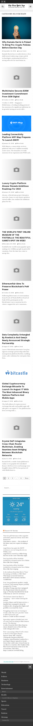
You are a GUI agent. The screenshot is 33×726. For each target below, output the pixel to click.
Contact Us (5, 720)
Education (5, 705)
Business (4, 680)
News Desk (19, 100)
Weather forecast (16, 524)
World (3, 672)
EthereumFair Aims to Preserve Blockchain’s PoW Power (15, 287)
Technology (5, 684)
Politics (4, 676)
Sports (3, 701)
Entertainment (7, 688)
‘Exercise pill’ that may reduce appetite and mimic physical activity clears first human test (15, 537)
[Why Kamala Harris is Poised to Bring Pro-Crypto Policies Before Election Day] (16, 39)
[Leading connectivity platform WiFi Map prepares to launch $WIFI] (16, 131)
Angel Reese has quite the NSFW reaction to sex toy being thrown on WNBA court (15, 550)
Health (4, 695)
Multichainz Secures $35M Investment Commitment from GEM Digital (15, 94)
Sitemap (4, 717)
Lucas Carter (23, 51)
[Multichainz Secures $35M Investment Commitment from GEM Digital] (16, 87)
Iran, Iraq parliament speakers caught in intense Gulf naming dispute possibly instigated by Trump (16, 584)
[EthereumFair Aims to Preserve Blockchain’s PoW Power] (16, 280)
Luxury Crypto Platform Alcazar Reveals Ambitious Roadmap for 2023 (15, 186)
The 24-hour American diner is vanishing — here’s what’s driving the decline (15, 598)
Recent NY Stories (11, 531)
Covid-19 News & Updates (10, 698)
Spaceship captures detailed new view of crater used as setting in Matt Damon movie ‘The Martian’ (16, 621)
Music (4, 691)
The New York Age (8, 661)
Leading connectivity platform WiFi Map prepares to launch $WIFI (16, 137)
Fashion (4, 713)
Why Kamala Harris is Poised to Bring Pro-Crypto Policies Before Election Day (16, 45)
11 (21, 478)
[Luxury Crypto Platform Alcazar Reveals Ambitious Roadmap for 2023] (16, 180)
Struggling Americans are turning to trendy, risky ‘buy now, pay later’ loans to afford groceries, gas (15, 612)
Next (27, 478)
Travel (3, 709)
